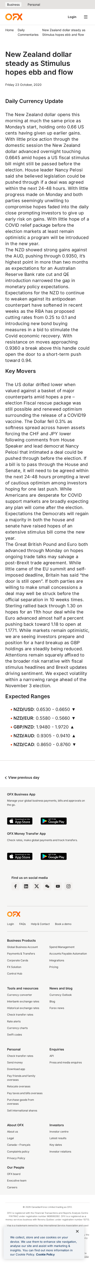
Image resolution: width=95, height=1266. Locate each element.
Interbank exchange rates (23, 1001)
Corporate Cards (17, 960)
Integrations (56, 960)
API (51, 1055)
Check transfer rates (20, 1014)
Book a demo (63, 924)
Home (9, 30)
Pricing (53, 967)
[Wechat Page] (47, 886)
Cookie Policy (45, 1254)
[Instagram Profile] (68, 886)
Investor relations (60, 1151)
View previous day (23, 777)
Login (72, 17)
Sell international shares (22, 1110)
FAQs (22, 924)
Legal (10, 1138)
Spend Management (61, 947)
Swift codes (14, 1034)
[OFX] (13, 16)
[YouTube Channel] (58, 886)
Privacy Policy (16, 1158)
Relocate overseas (18, 1086)
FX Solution (14, 967)
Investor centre (58, 1131)
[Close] (77, 1231)
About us (12, 1131)
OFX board (13, 1174)
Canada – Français (18, 1144)
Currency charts (17, 1028)
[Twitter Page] (37, 886)
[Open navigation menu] (86, 17)
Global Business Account (22, 947)
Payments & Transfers (21, 953)
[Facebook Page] (15, 886)
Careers (12, 1187)
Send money (15, 1062)
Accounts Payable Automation (68, 953)
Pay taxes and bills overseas (24, 1093)
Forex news (56, 1008)
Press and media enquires (65, 1062)
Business (13, 4)
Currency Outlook (60, 994)
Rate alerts (14, 1021)
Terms (85, 1256)
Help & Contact (40, 924)
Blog (52, 1001)
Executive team (17, 1180)
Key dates (55, 1144)
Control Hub (14, 973)
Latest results (57, 1138)
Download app (16, 1069)
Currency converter (19, 994)
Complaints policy (18, 1151)
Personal (34, 4)
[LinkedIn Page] (26, 886)
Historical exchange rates (23, 1008)
